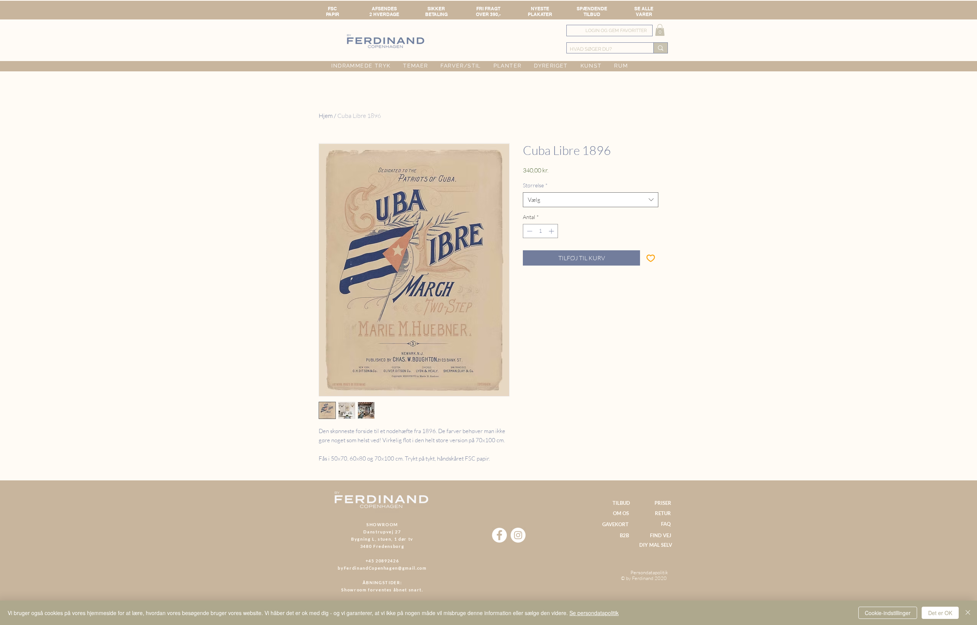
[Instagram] (518, 535)
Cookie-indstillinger (888, 613)
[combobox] (590, 199)
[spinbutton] (540, 231)
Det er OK (940, 613)
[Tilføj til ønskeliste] (650, 258)
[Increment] (552, 231)
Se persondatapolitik (594, 613)
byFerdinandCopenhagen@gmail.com (382, 567)
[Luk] (967, 613)
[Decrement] (529, 231)
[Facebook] (499, 535)
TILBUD (592, 14)
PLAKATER (540, 14)
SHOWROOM (382, 524)
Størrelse (535, 185)
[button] (660, 30)
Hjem (326, 115)
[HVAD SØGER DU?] (660, 48)
